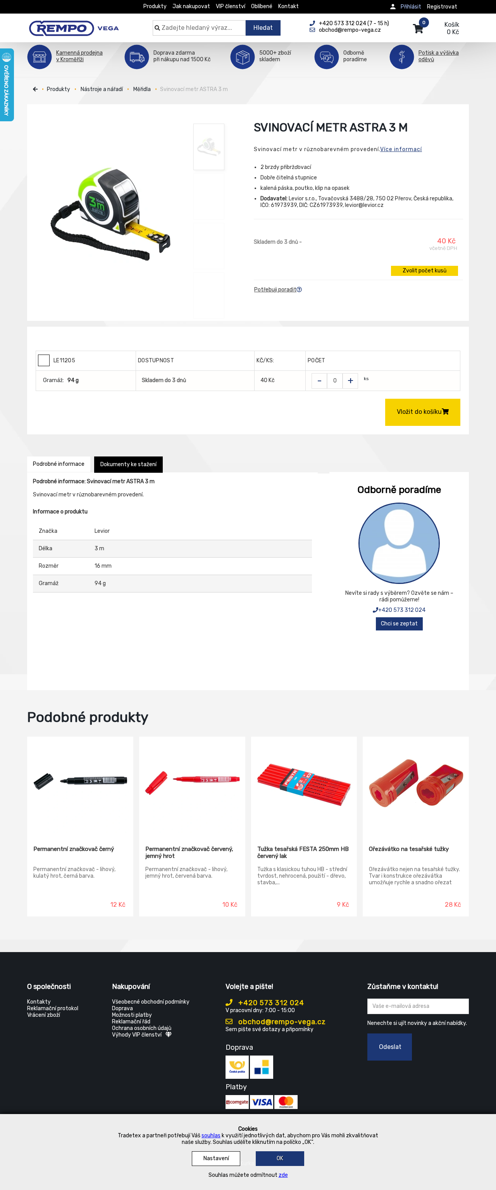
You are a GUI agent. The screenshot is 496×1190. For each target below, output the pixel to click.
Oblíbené (261, 6)
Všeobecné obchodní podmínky (150, 1002)
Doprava (122, 1008)
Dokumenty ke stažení (128, 464)
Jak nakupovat (191, 6)
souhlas (211, 1135)
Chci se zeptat (399, 623)
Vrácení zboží (43, 1015)
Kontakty (39, 1002)
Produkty (155, 6)
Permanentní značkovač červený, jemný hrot (189, 852)
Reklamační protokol (52, 1008)
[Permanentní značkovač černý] (80, 785)
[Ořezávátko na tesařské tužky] (415, 785)
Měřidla (142, 89)
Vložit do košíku (419, 411)
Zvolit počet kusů (424, 270)
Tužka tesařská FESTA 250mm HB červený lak (303, 852)
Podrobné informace (58, 464)
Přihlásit (411, 6)
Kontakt (288, 6)
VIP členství (230, 6)
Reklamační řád (131, 1021)
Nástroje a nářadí (102, 89)
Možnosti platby (132, 1015)
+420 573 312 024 (401, 610)
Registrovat (442, 6)
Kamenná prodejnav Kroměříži (79, 56)
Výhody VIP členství (137, 1035)
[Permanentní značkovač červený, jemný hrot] (192, 785)
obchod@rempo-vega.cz (281, 1022)
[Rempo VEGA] (73, 24)
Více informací (401, 149)
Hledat (263, 27)
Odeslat (390, 1047)
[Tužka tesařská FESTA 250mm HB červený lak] (304, 785)
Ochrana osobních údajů (141, 1028)
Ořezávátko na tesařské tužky (409, 849)
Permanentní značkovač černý (73, 849)
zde (283, 1175)
